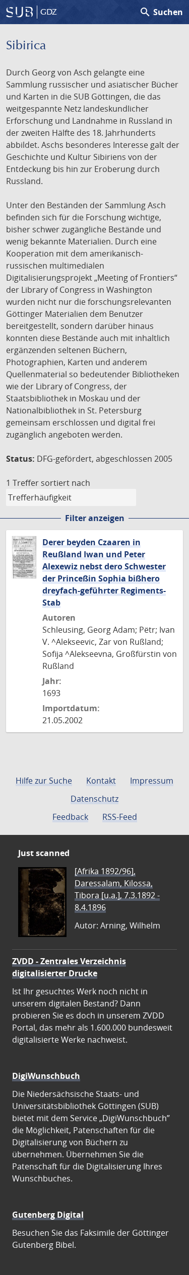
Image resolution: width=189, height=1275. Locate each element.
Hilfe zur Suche (44, 780)
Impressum (151, 780)
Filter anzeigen (94, 518)
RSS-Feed (119, 816)
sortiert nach (65, 482)
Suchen (161, 12)
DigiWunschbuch (46, 1075)
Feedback (70, 816)
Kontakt (101, 780)
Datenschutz (94, 798)
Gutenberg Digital (48, 1214)
